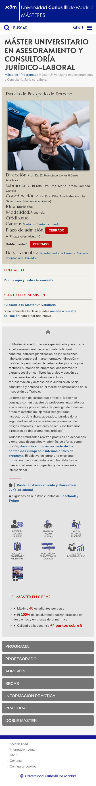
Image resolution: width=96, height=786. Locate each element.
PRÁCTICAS (16, 708)
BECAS (12, 683)
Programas (28, 74)
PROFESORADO (21, 659)
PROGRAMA (17, 646)
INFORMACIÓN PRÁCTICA (30, 696)
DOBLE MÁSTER (21, 720)
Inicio (10, 332)
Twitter (14, 500)
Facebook (68, 496)
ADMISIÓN (15, 671)
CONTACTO (14, 270)
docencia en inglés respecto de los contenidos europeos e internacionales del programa (41, 450)
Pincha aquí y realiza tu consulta (29, 280)
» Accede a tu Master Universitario (30, 305)
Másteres (11, 74)
